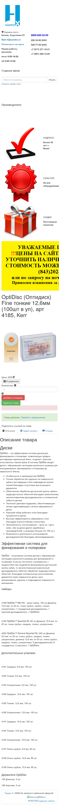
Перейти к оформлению (33, 417)
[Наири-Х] (29, 15)
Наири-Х (9, 793)
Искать (52, 79)
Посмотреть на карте (13, 44)
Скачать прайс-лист (11, 83)
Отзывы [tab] (49, 430)
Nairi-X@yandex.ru (11, 39)
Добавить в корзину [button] (13, 397)
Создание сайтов (41, 800)
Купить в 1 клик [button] (10, 402)
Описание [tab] (10, 430)
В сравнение (12, 381)
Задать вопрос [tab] (29, 430)
